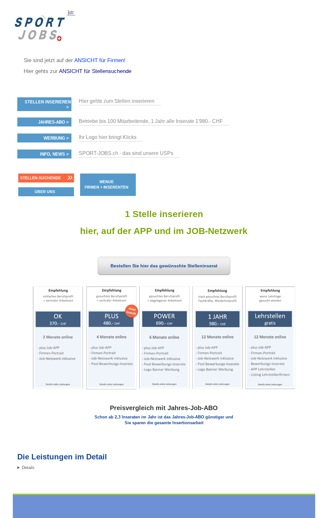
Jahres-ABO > (53, 122)
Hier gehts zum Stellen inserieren (116, 101)
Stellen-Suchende (40, 178)
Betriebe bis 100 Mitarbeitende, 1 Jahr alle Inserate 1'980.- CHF (151, 121)
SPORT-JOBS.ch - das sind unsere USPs (126, 153)
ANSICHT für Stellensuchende (95, 71)
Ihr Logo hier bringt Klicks (107, 137)
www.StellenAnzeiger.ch (61, 25)
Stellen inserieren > (48, 104)
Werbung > (56, 138)
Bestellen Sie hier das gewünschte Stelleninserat (164, 265)
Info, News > (54, 154)
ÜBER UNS (45, 192)
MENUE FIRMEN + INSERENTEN (106, 185)
